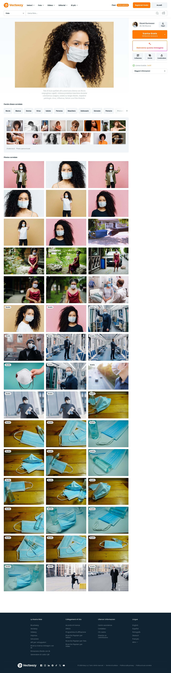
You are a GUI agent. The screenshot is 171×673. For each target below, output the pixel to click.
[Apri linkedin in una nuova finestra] (49, 665)
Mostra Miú (118, 138)
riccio (8, 111)
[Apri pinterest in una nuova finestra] (52, 665)
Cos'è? (149, 65)
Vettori (29, 5)
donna (28, 111)
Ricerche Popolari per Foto (76, 641)
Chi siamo (102, 632)
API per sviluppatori (38, 642)
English (135, 625)
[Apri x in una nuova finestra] (60, 665)
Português (136, 632)
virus (38, 111)
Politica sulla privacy (127, 665)
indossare (85, 111)
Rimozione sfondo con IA (40, 651)
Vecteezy (34, 628)
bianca (18, 111)
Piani (114, 5)
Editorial (62, 5)
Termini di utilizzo (112, 665)
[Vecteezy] (13, 5)
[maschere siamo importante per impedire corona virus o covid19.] (108, 404)
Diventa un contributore (103, 636)
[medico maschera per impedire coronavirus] (24, 376)
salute (48, 111)
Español (135, 628)
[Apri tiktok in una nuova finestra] (56, 665)
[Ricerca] (157, 13)
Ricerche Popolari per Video (74, 645)
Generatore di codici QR (40, 654)
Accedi (159, 5)
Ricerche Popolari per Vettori (74, 636)
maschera (71, 111)
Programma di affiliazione (76, 632)
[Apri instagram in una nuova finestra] (45, 665)
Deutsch (135, 635)
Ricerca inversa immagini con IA (42, 647)
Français (135, 639)
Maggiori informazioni (142, 71)
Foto (40, 5)
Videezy (34, 632)
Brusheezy (35, 625)
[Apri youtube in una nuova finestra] (64, 665)
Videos (50, 5)
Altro (134, 642)
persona (59, 111)
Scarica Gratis (150, 34)
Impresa (34, 635)
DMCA (68, 628)
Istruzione (35, 639)
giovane (97, 111)
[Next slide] (125, 111)
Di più (73, 5)
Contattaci (102, 628)
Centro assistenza (105, 625)
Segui (163, 26)
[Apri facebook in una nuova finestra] (41, 665)
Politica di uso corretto (144, 665)
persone (109, 111)
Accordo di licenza (73, 625)
